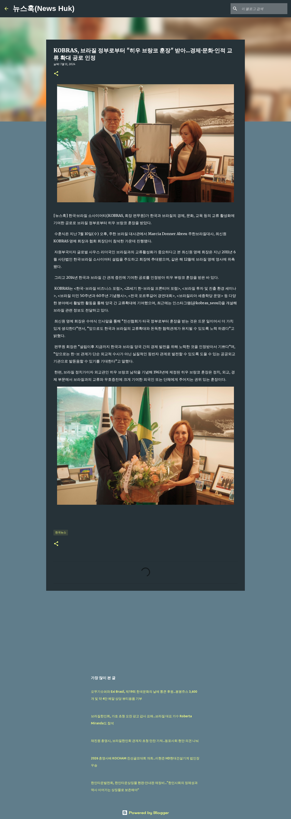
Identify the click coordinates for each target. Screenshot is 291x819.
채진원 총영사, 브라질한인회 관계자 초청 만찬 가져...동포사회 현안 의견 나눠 (145, 741)
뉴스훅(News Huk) (44, 8)
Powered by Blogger (148, 812)
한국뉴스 (60, 532)
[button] (56, 74)
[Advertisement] (145, 629)
